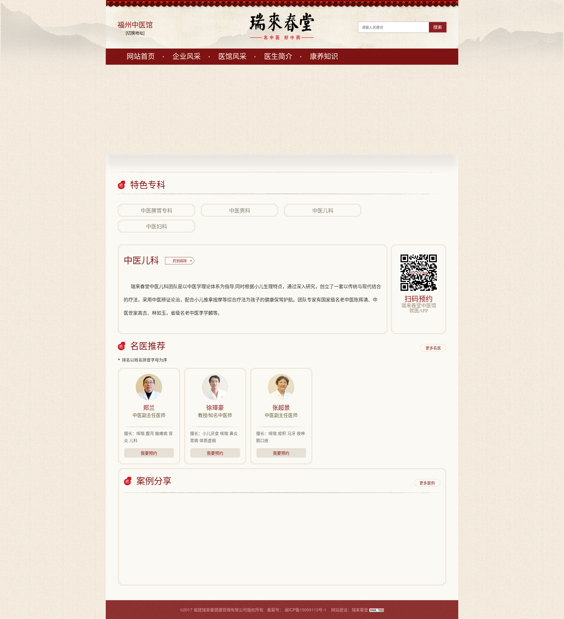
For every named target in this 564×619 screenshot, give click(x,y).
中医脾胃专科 (156, 210)
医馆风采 (232, 56)
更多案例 (427, 482)
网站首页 (141, 56)
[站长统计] (376, 609)
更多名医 (433, 348)
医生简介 (278, 56)
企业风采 (186, 56)
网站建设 (339, 610)
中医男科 (239, 210)
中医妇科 (156, 226)
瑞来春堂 (360, 610)
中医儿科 (322, 210)
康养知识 (324, 56)
